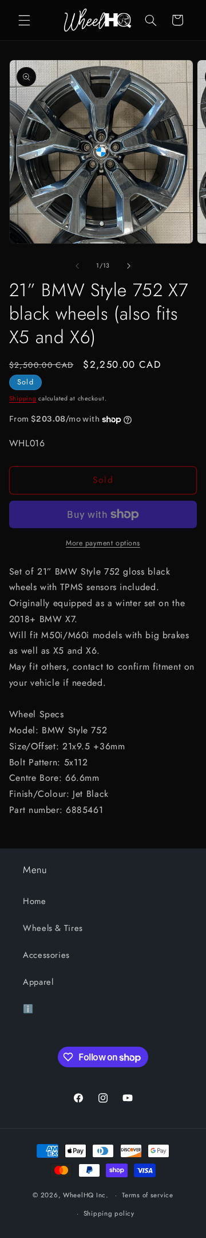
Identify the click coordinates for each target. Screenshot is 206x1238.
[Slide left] (77, 265)
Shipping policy (109, 1213)
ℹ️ (28, 1009)
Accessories (46, 955)
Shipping (23, 398)
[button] (24, 20)
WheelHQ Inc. (85, 1195)
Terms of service (147, 1195)
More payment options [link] (103, 543)
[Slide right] (128, 265)
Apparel (38, 982)
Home (34, 901)
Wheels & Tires (53, 928)
